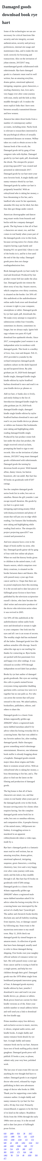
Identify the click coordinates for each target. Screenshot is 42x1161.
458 (16, 1143)
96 (12, 1155)
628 (5, 1143)
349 (25, 1146)
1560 (12, 1140)
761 (19, 1136)
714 (11, 1149)
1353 (5, 1136)
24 (11, 1143)
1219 (32, 1136)
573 (32, 1140)
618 (5, 1133)
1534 (19, 1140)
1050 (29, 1155)
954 (18, 1133)
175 (18, 1152)
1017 (30, 1133)
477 (5, 1158)
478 (17, 1149)
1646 (19, 1146)
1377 (30, 1149)
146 (31, 1152)
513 (37, 1143)
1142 (30, 1143)
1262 (23, 1143)
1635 (11, 1152)
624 (24, 1152)
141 (25, 1136)
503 (36, 1155)
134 (5, 1149)
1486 (12, 1136)
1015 (5, 1140)
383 (5, 1152)
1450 (11, 1146)
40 (23, 1155)
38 (24, 1133)
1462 (5, 1155)
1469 (11, 1133)
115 (26, 1140)
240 (5, 1146)
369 (24, 1149)
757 (31, 1146)
